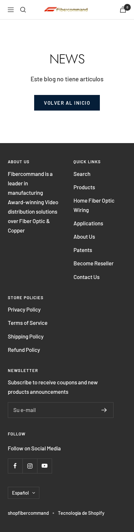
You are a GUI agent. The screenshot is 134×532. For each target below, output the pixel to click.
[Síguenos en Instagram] (29, 466)
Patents (83, 249)
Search (82, 173)
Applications (88, 223)
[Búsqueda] (23, 10)
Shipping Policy (26, 336)
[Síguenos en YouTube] (44, 466)
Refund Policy (24, 349)
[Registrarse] (104, 410)
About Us (84, 236)
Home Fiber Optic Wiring (94, 205)
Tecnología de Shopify (81, 513)
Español (20, 493)
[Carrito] (123, 10)
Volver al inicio (67, 103)
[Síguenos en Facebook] (15, 466)
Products (84, 187)
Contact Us (87, 276)
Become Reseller (94, 263)
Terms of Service (27, 322)
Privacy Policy (24, 309)
